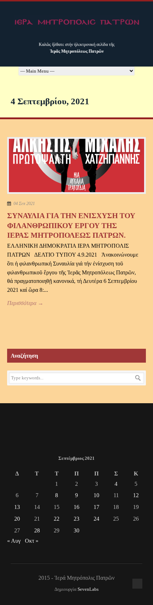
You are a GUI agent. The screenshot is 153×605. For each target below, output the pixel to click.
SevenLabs (88, 589)
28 (37, 530)
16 (76, 507)
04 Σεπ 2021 (24, 203)
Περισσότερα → (25, 303)
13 (17, 507)
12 (136, 495)
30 (76, 530)
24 (96, 519)
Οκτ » (31, 541)
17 (96, 507)
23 (76, 519)
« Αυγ (14, 541)
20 (17, 519)
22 (56, 519)
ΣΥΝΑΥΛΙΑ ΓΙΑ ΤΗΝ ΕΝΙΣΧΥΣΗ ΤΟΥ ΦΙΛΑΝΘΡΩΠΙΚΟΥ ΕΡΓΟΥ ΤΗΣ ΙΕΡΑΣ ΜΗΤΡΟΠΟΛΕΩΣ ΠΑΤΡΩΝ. (71, 225)
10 (96, 495)
